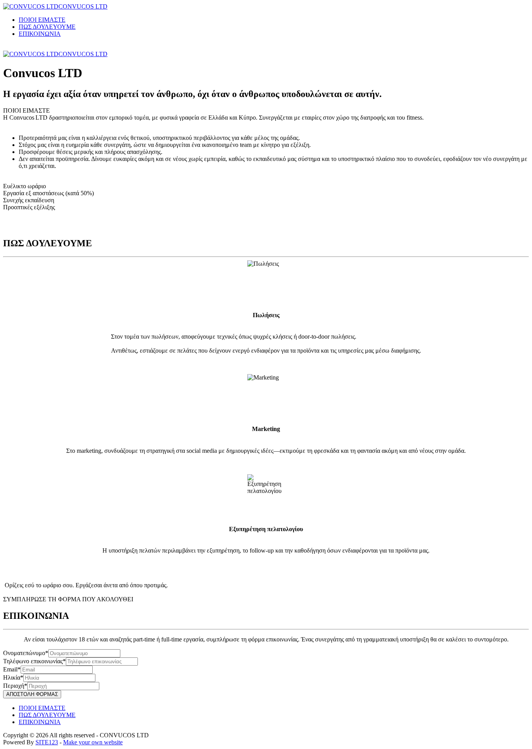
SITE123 (46, 742)
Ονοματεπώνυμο (24, 653)
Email (10, 669)
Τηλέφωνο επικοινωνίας (33, 661)
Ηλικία (11, 677)
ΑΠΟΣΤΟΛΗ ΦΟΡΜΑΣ (32, 694)
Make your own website (93, 742)
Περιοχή (13, 685)
